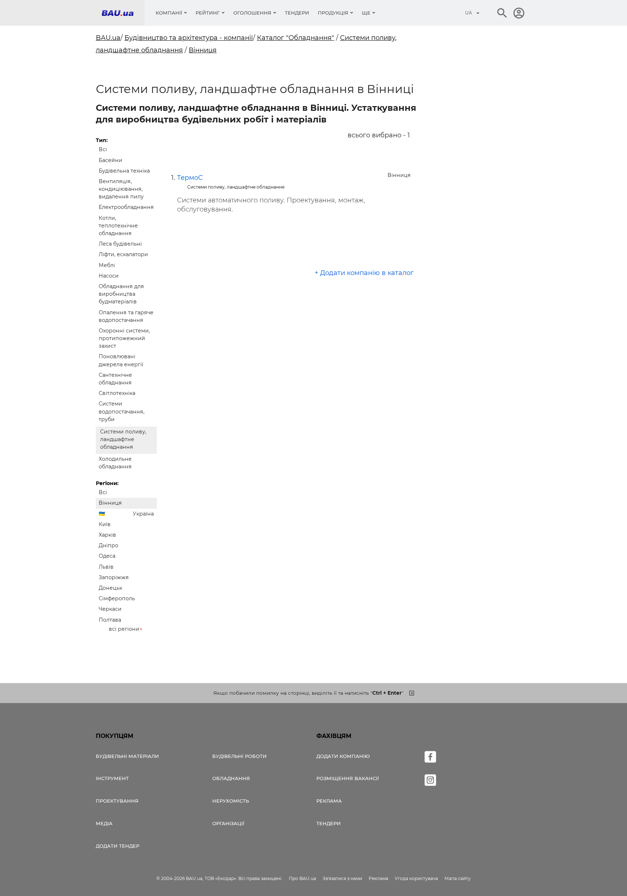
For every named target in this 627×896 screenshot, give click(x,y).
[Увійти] (518, 13)
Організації (228, 823)
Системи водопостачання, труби (121, 411)
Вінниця (203, 50)
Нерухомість (230, 801)
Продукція (333, 13)
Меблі (107, 265)
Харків (107, 535)
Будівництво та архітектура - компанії (188, 38)
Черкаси (110, 609)
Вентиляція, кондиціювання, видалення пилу (121, 189)
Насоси (109, 276)
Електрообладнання (126, 207)
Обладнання (231, 778)
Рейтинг (208, 13)
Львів (106, 567)
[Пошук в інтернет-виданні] (502, 13)
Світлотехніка (117, 393)
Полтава (110, 620)
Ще (366, 13)
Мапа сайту (457, 878)
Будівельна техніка (124, 171)
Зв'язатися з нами (342, 878)
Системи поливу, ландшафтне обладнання (123, 439)
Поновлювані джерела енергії (121, 360)
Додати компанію (343, 756)
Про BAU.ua (302, 878)
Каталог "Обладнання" (295, 38)
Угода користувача (416, 878)
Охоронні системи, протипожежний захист (124, 338)
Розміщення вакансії (347, 778)
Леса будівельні (120, 244)
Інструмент (112, 778)
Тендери (297, 13)
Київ (105, 524)
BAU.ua (108, 38)
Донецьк (110, 588)
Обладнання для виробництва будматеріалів (121, 294)
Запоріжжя (114, 577)
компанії (169, 13)
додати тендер (117, 846)
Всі (103, 149)
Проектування (117, 801)
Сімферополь (117, 598)
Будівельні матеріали (127, 756)
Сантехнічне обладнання (115, 379)
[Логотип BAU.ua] (123, 13)
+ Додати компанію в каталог (364, 273)
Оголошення (252, 13)
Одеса (107, 556)
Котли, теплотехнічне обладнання (118, 226)
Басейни (110, 160)
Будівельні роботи (239, 756)
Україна (143, 513)
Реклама (329, 801)
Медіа (104, 823)
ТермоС (190, 178)
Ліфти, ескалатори (123, 254)
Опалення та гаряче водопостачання (126, 316)
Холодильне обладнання (115, 463)
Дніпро (108, 545)
